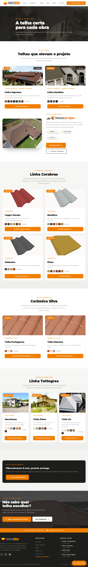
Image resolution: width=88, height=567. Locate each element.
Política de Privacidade (32, 564)
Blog (47, 3)
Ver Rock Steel (54, 145)
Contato (61, 3)
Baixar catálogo (57, 151)
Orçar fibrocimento (18, 477)
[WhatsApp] (10, 554)
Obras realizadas (40, 545)
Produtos (32, 3)
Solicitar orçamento (42, 556)
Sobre (54, 3)
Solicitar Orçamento (77, 3)
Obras (42, 3)
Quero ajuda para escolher (18, 519)
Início (25, 3)
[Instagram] (5, 554)
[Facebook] (1, 554)
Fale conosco (39, 554)
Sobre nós (38, 551)
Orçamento (80, 563)
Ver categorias (41, 519)
